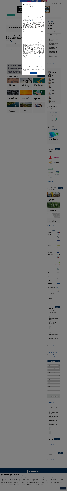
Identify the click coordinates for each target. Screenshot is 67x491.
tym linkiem (29, 33)
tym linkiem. (32, 20)
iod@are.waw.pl (40, 56)
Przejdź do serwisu (33, 73)
